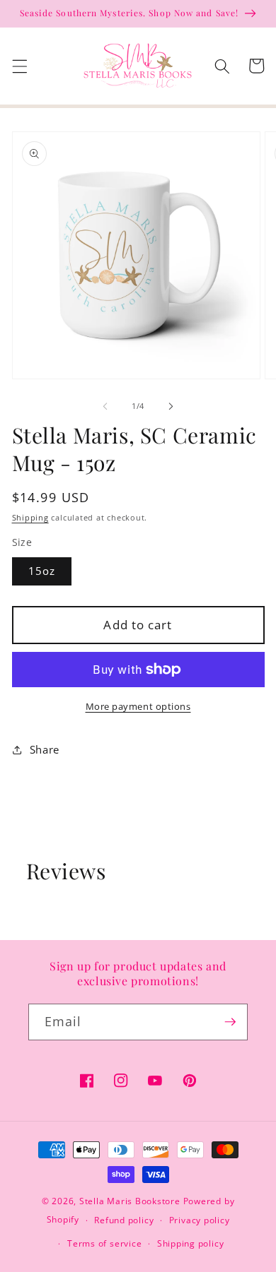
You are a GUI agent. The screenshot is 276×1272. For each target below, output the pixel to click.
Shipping (30, 517)
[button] (19, 66)
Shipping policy (190, 1243)
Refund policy (124, 1220)
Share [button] (44, 749)
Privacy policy (199, 1220)
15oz (41, 571)
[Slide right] (170, 406)
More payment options (138, 706)
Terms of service (104, 1243)
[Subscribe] (230, 1022)
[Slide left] (105, 406)
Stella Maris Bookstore (129, 1201)
